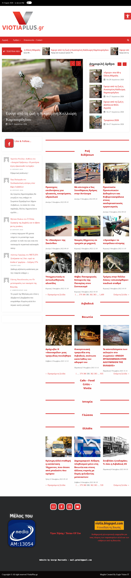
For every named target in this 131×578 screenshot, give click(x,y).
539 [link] (101, 485)
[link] (127, 16)
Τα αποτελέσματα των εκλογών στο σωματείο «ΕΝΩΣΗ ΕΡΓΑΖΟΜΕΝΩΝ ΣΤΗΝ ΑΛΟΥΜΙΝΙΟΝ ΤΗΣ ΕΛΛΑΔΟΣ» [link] (115, 357)
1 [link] (75, 294)
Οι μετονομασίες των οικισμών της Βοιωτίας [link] (23, 283)
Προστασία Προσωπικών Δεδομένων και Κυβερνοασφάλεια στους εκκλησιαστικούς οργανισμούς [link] (113, 197)
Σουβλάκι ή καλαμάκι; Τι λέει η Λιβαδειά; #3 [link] (115, 462)
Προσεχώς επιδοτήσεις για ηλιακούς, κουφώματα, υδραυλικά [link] (58, 192)
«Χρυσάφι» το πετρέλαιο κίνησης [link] (114, 242)
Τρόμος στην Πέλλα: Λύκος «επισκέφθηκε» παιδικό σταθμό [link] (116, 280)
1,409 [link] (101, 294)
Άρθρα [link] (16, 40)
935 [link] (101, 374)
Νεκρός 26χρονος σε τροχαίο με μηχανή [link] (85, 242)
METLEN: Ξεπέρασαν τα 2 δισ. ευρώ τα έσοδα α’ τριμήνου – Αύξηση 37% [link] (24, 258)
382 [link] (91, 294)
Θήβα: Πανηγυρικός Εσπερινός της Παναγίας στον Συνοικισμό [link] (85, 281)
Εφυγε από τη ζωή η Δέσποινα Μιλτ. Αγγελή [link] (42, 119)
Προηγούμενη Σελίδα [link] (55, 294)
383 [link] (94, 294)
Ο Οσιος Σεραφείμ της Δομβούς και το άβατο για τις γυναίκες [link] (25, 222)
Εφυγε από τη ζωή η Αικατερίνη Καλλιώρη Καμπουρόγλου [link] (114, 74)
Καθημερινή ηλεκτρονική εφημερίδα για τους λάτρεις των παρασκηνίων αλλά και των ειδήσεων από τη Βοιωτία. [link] (109, 537)
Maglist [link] (103, 574)
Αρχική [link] (5, 40)
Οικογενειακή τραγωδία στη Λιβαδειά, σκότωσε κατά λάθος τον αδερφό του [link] (85, 356)
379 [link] (80, 294)
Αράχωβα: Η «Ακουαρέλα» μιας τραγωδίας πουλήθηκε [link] (58, 352)
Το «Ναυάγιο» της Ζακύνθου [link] (55, 242)
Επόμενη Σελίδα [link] (121, 294)
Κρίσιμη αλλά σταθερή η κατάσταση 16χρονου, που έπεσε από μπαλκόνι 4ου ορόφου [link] (58, 467)
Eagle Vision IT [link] (122, 574)
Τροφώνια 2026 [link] (111, 104)
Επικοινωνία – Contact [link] (33, 40)
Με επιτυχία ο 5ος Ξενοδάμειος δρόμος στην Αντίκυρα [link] (85, 190)
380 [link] (84, 294)
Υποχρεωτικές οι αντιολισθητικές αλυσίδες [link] (55, 280)
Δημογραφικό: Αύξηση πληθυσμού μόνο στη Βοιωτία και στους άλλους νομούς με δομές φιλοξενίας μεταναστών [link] (86, 468)
